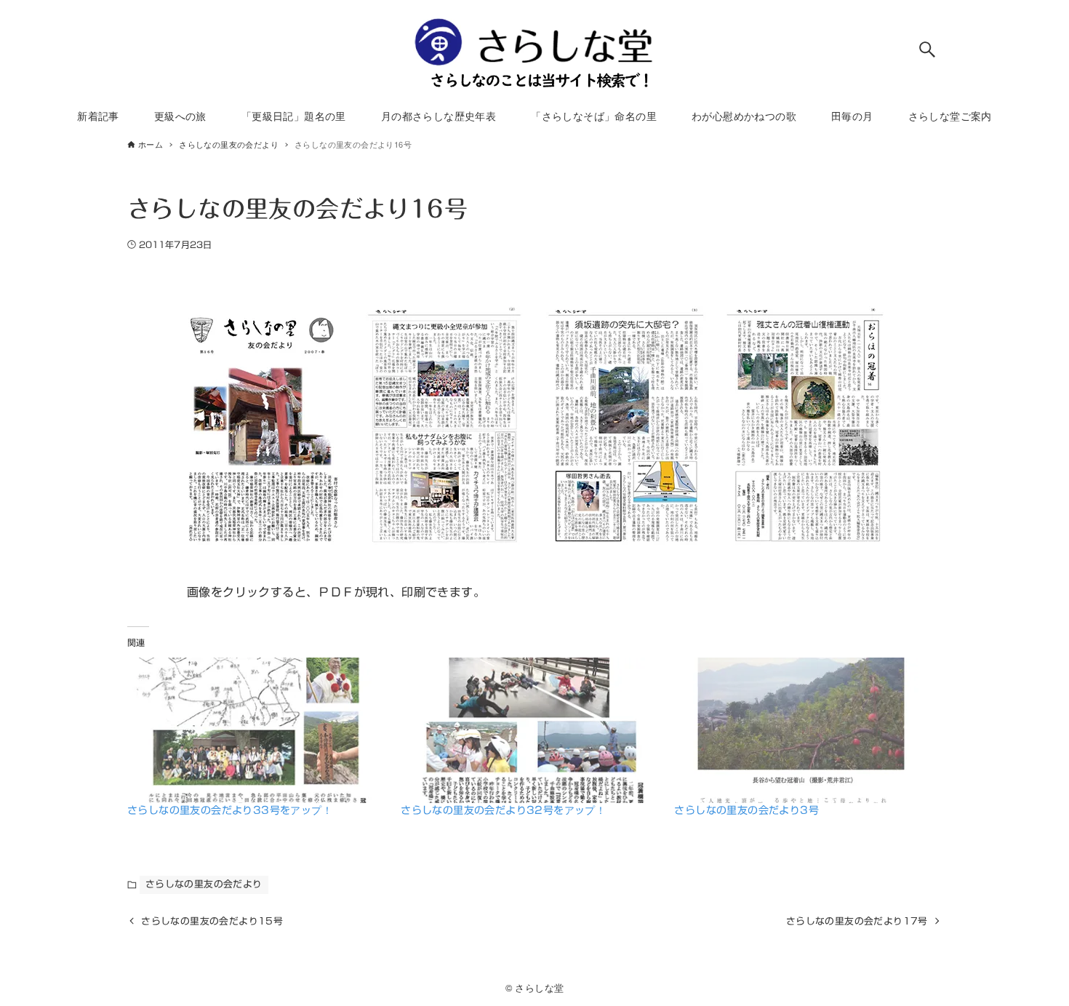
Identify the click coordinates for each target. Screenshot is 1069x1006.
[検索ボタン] (927, 49)
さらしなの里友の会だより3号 (746, 810)
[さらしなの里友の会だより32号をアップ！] (530, 730)
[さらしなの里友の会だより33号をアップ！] (256, 730)
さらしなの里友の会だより (204, 884)
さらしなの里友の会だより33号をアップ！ (229, 810)
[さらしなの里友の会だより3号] (803, 730)
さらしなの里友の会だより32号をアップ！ (503, 810)
